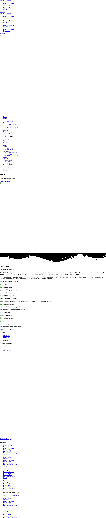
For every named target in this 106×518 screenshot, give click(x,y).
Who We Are (10, 120)
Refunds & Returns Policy (10, 453)
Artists (5, 129)
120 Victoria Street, (7, 344)
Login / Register (7, 5)
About (8, 133)
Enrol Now (10, 135)
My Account (6, 9)
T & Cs (5, 454)
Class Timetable (7, 445)
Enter (8, 139)
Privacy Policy (7, 450)
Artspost (5, 130)
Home (5, 117)
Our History (10, 121)
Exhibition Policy (7, 451)
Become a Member (12, 124)
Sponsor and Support (12, 127)
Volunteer (9, 126)
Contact (5, 142)
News (4, 140)
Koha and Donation (8, 3)
